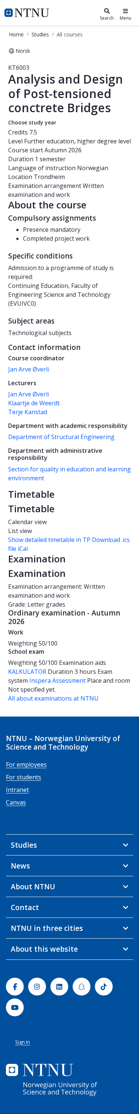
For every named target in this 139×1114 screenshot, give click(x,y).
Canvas (16, 802)
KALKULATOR (27, 672)
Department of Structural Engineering (61, 437)
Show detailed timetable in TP (49, 540)
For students (23, 777)
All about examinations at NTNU (53, 698)
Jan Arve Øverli (28, 369)
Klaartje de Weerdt (34, 403)
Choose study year (32, 122)
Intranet (17, 790)
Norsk (23, 50)
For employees (26, 764)
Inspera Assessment (58, 680)
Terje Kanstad (27, 412)
